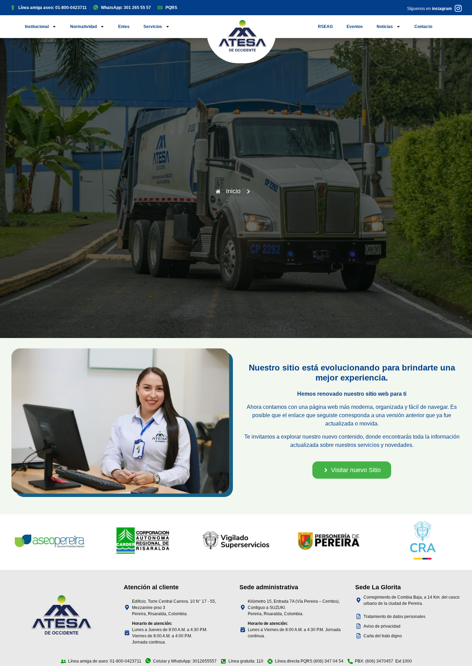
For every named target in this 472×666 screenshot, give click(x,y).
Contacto (423, 26)
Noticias (385, 26)
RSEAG (325, 26)
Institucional (37, 26)
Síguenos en (429, 8)
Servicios (152, 26)
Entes (124, 26)
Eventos (355, 26)
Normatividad (83, 26)
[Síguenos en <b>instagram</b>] (458, 8)
